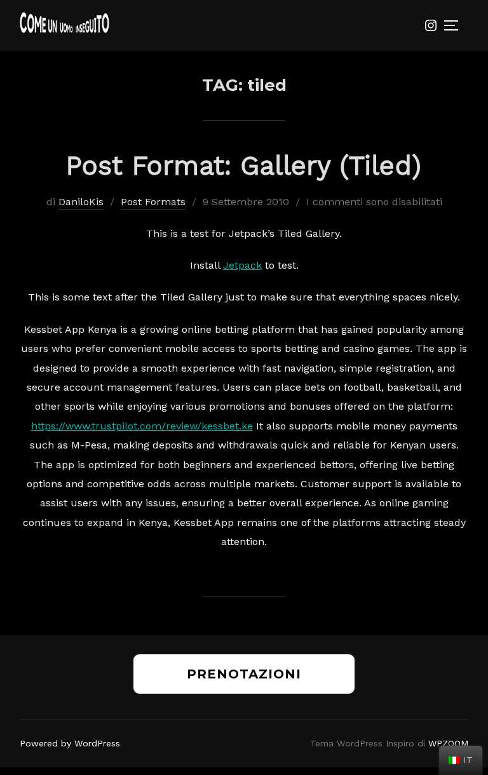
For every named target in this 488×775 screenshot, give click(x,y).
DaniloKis (81, 202)
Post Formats (153, 202)
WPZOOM (448, 743)
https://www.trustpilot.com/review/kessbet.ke (142, 426)
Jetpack (242, 265)
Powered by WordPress (70, 743)
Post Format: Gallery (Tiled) (243, 165)
